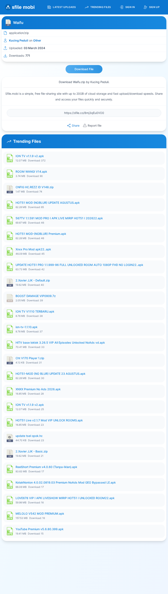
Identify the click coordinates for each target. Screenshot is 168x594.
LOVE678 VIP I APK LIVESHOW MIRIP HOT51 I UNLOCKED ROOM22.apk (65, 498)
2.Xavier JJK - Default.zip (33, 280)
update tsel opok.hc (29, 436)
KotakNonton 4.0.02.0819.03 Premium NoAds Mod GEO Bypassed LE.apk (66, 482)
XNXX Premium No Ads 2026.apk (38, 389)
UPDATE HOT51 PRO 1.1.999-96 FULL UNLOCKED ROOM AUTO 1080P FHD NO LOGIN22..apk (79, 265)
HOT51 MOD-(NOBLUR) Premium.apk (41, 233)
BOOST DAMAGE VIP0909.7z (36, 296)
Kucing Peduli (18, 40)
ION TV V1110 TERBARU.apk (35, 311)
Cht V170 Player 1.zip (30, 358)
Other (37, 40)
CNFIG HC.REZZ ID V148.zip (35, 187)
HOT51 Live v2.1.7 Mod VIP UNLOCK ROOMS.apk (49, 420)
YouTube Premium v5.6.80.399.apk (40, 529)
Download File (84, 69)
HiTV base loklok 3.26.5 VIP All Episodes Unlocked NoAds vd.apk (60, 342)
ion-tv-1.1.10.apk (26, 327)
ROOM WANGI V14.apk (31, 171)
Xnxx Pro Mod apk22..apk (33, 249)
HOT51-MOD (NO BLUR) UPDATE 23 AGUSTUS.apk (50, 373)
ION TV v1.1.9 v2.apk (30, 156)
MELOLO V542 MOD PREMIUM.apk (40, 513)
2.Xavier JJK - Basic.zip (32, 451)
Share (75, 125)
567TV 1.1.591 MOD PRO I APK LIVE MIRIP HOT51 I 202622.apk (59, 218)
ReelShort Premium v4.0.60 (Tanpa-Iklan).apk (46, 467)
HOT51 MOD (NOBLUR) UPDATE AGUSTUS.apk (48, 202)
